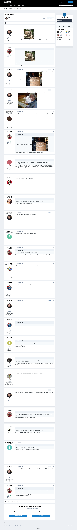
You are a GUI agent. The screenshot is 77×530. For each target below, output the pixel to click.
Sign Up (70, 2)
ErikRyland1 (11, 17)
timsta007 (9, 337)
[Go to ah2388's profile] (9, 376)
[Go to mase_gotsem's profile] (66, 32)
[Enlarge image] (28, 33)
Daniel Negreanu (13, 5)
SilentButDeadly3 (9, 442)
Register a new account (18, 515)
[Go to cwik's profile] (9, 430)
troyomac (9, 354)
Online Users (19, 8)
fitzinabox (9, 263)
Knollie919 (9, 282)
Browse (19, 5)
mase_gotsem (70, 31)
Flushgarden (9, 231)
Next (12, 501)
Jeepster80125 (9, 111)
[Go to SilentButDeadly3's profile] (9, 447)
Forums (5, 8)
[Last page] (14, 23)
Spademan (9, 196)
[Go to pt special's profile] (66, 35)
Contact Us (38, 528)
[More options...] (53, 27)
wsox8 (9, 176)
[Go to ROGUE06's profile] (9, 162)
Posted (19, 69)
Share (44, 18)
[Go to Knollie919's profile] (9, 287)
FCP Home (7, 5)
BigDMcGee (9, 46)
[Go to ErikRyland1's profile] (6, 18)
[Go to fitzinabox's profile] (9, 268)
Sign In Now (41, 515)
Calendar (10, 8)
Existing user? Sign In (63, 2)
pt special (69, 34)
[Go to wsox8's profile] (9, 182)
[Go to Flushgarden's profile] (9, 236)
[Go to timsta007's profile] (9, 343)
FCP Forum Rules (60, 20)
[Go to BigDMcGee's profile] (9, 51)
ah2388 (9, 370)
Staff (14, 8)
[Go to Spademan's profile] (9, 201)
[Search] (72, 5)
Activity (23, 5)
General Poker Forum (19, 18)
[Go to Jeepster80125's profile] (9, 118)
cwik (9, 425)
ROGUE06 (9, 156)
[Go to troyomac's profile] (9, 360)
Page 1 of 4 (19, 501)
